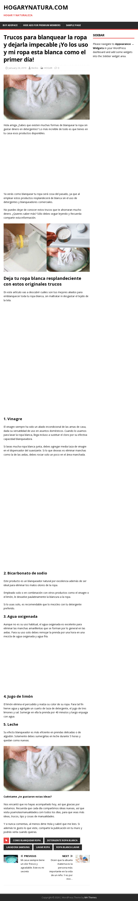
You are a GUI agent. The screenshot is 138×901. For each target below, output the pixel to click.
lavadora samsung (18, 847)
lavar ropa (43, 847)
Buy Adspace (10, 25)
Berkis (34, 68)
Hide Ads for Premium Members (41, 25)
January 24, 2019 (17, 68)
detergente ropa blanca (62, 840)
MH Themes (90, 897)
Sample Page (73, 25)
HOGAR (48, 68)
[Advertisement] (47, 164)
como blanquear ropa (27, 840)
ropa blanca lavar (67, 847)
